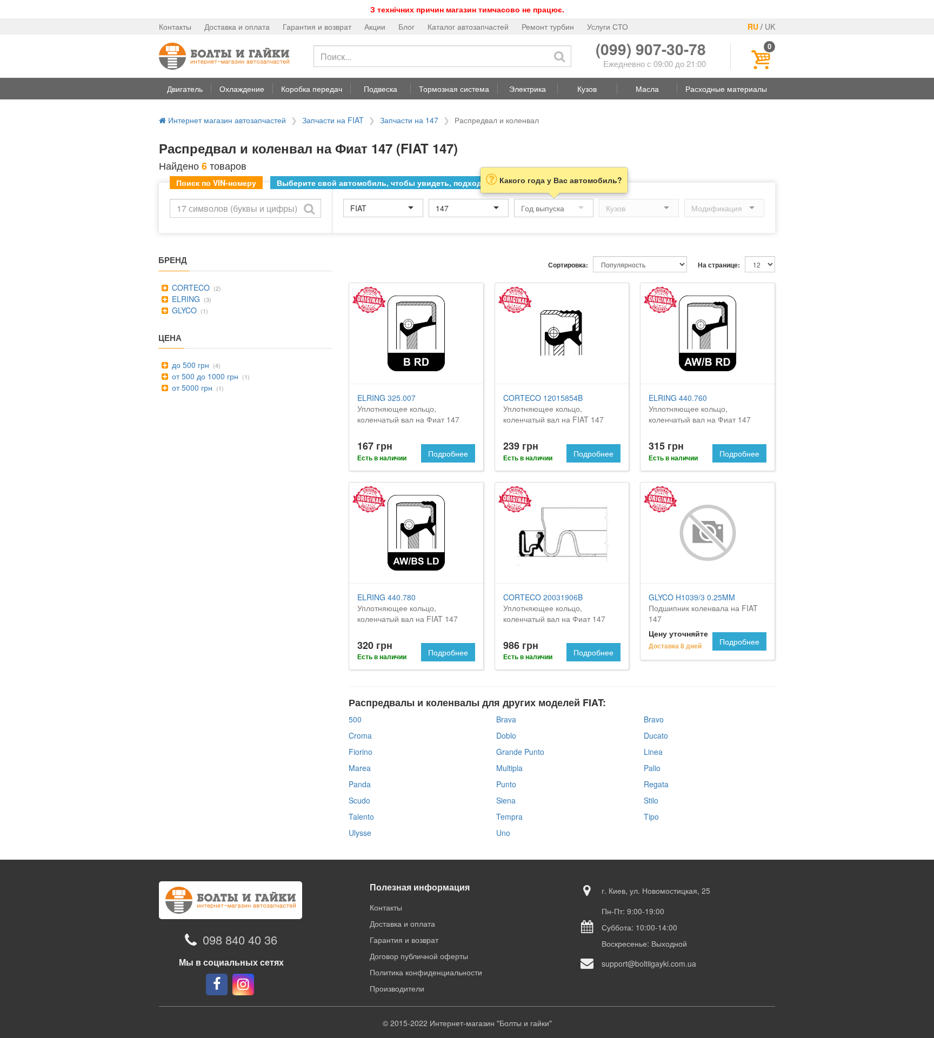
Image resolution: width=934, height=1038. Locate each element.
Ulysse (360, 832)
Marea (360, 767)
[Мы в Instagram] (243, 984)
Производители (397, 988)
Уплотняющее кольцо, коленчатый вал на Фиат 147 (408, 408)
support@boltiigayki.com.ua (649, 963)
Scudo (359, 800)
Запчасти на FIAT (333, 120)
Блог (406, 26)
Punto (506, 784)
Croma (360, 735)
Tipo (651, 816)
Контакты (175, 26)
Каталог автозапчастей (468, 26)
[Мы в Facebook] (217, 984)
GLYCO (183, 310)
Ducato (656, 735)
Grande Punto (520, 751)
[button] (185, 88)
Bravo (654, 719)
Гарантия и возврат (317, 26)
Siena (506, 800)
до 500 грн (189, 364)
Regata (656, 784)
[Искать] (559, 56)
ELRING (185, 298)
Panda (360, 784)
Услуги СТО (607, 26)
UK (770, 26)
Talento (361, 816)
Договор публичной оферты (419, 955)
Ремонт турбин (548, 26)
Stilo (651, 800)
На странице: (719, 265)
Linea (653, 751)
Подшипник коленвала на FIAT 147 (703, 608)
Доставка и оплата (237, 26)
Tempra (509, 816)
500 (355, 719)
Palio (652, 767)
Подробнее (448, 453)
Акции (374, 26)
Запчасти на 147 (409, 120)
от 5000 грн (191, 387)
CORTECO (190, 287)
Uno (503, 832)
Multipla (509, 767)
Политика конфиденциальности (426, 972)
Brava (506, 719)
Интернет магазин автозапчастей (226, 120)
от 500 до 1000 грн (204, 376)
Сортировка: (568, 265)
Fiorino (360, 751)
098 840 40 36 (240, 940)
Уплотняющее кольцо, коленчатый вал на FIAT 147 (553, 408)
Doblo (506, 735)
